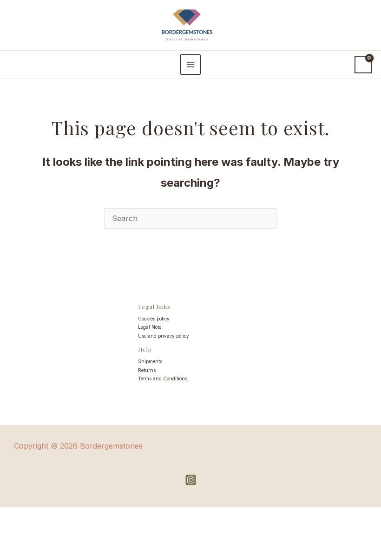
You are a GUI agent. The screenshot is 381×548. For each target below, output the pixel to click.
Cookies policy (154, 318)
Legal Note (149, 327)
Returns (147, 370)
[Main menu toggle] (190, 64)
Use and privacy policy (163, 336)
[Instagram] (190, 480)
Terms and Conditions (162, 378)
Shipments (150, 361)
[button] (14, 64)
